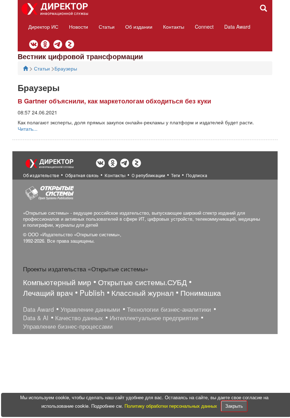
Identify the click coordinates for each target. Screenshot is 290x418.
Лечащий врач (48, 292)
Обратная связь (82, 175)
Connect (204, 26)
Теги (175, 175)
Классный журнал (142, 292)
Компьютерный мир (57, 282)
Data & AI (35, 318)
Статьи (107, 26)
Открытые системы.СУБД (142, 282)
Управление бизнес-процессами (68, 326)
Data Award (237, 26)
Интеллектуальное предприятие (154, 318)
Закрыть (234, 405)
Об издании (138, 26)
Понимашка (200, 292)
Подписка (196, 175)
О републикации (148, 175)
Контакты (173, 26)
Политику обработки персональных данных (171, 405)
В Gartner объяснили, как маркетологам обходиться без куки (114, 101)
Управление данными (90, 309)
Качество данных (79, 318)
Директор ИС (43, 26)
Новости (78, 26)
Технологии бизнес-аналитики (169, 309)
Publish (92, 292)
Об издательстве (41, 175)
